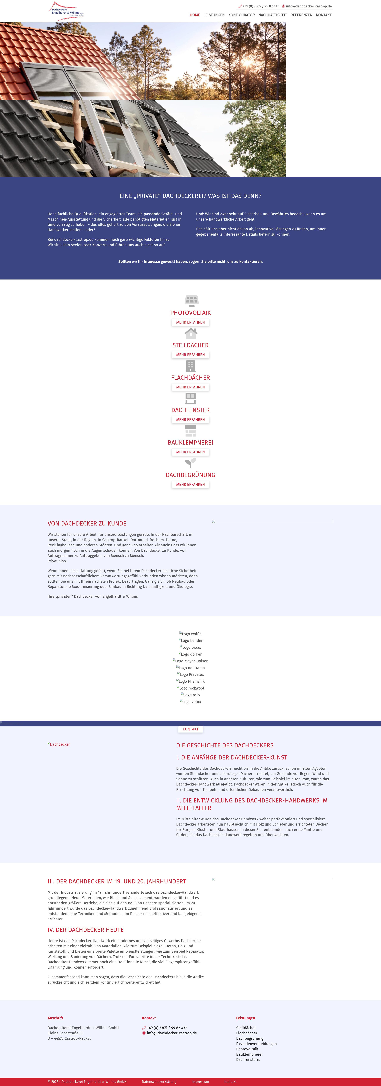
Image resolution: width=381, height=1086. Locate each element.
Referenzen (301, 15)
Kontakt (324, 15)
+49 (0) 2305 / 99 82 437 (166, 1028)
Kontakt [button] (190, 729)
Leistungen (214, 15)
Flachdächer (246, 1033)
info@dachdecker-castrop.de (171, 1033)
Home (195, 15)
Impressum (200, 1082)
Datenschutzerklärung (159, 1082)
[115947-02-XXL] (272, 522)
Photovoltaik (247, 1049)
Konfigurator (241, 15)
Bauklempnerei (249, 1054)
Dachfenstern (247, 1059)
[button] (190, 322)
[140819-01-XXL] (272, 880)
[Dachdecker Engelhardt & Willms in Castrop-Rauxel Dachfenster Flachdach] (66, 11)
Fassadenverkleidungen (256, 1044)
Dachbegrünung (249, 1038)
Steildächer (246, 1028)
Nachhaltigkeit (272, 15)
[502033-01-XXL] (59, 744)
